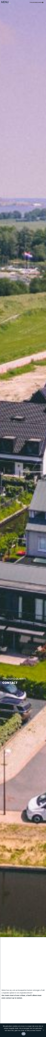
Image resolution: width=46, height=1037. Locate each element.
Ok (23, 1034)
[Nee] (43, 1030)
